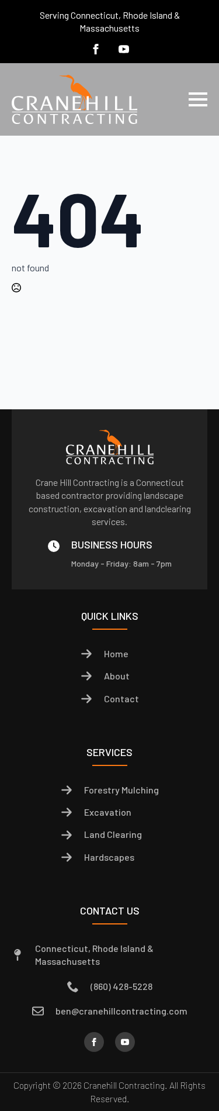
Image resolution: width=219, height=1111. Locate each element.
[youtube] (124, 49)
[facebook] (96, 49)
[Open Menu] (198, 99)
